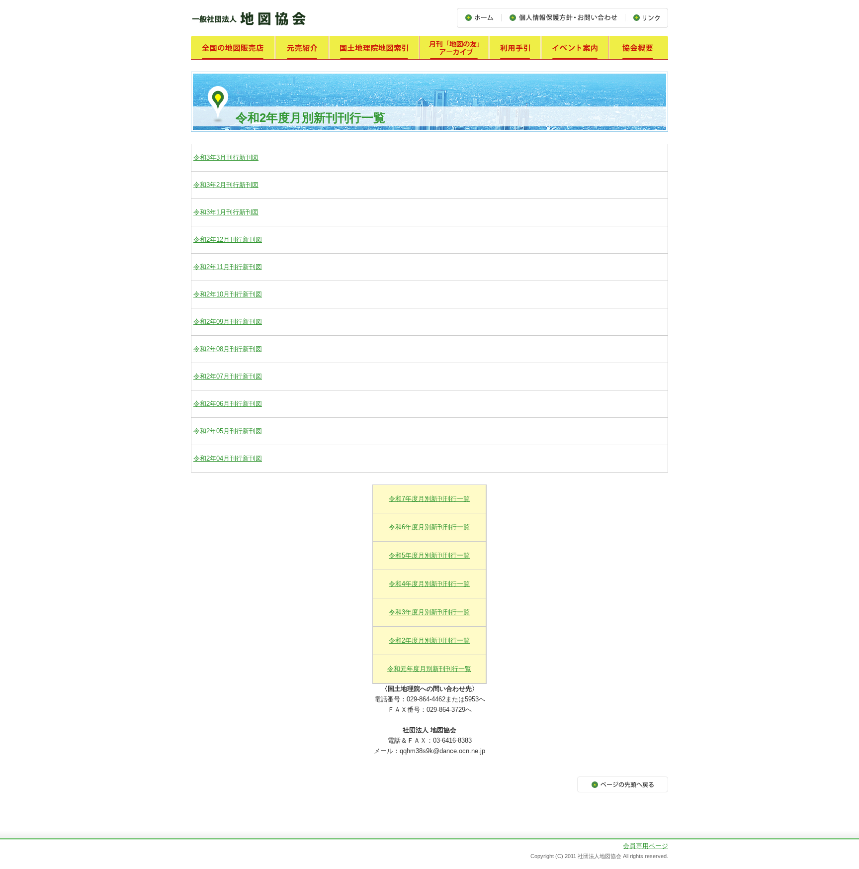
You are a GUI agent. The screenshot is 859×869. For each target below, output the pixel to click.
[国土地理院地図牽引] (374, 54)
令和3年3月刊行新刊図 (225, 157)
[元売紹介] (302, 54)
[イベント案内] (575, 54)
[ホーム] (479, 22)
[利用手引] (515, 54)
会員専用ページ (645, 846)
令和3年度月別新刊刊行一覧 (429, 612)
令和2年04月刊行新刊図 (227, 458)
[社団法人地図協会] (248, 25)
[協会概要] (638, 54)
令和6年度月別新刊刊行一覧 (429, 527)
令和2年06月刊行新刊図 (227, 403)
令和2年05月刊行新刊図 (227, 431)
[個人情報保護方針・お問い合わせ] (563, 22)
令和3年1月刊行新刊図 (225, 212)
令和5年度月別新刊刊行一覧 (429, 555)
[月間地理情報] (454, 54)
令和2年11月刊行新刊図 (227, 267)
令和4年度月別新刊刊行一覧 (429, 583)
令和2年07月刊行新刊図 (227, 376)
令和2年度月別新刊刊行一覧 (429, 640)
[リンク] (646, 22)
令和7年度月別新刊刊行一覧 (429, 498)
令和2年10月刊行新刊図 (227, 294)
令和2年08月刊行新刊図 (227, 349)
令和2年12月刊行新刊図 (227, 239)
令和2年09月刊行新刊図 (227, 321)
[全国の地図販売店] (233, 54)
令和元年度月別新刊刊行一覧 (429, 669)
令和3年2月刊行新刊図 (225, 185)
